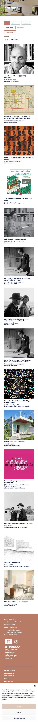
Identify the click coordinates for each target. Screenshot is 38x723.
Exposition (15, 23)
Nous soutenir (10, 619)
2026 (6, 39)
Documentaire (10, 32)
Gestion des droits (13, 630)
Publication (9, 27)
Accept (19, 706)
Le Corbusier (9, 673)
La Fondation (9, 670)
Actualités (8, 681)
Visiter (7, 678)
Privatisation (9, 624)
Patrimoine (20, 27)
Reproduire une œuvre (14, 632)
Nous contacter (10, 635)
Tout (7, 23)
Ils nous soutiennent (14, 622)
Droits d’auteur (10, 627)
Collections (9, 676)
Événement (26, 23)
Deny (19, 712)
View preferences (19, 718)
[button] (35, 686)
